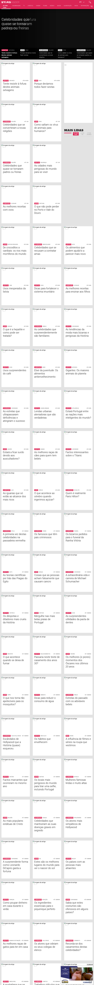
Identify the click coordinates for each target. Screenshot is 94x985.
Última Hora (76, 133)
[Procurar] (90, 2)
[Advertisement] (78, 93)
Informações (85, 5)
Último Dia (82, 133)
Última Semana (89, 133)
